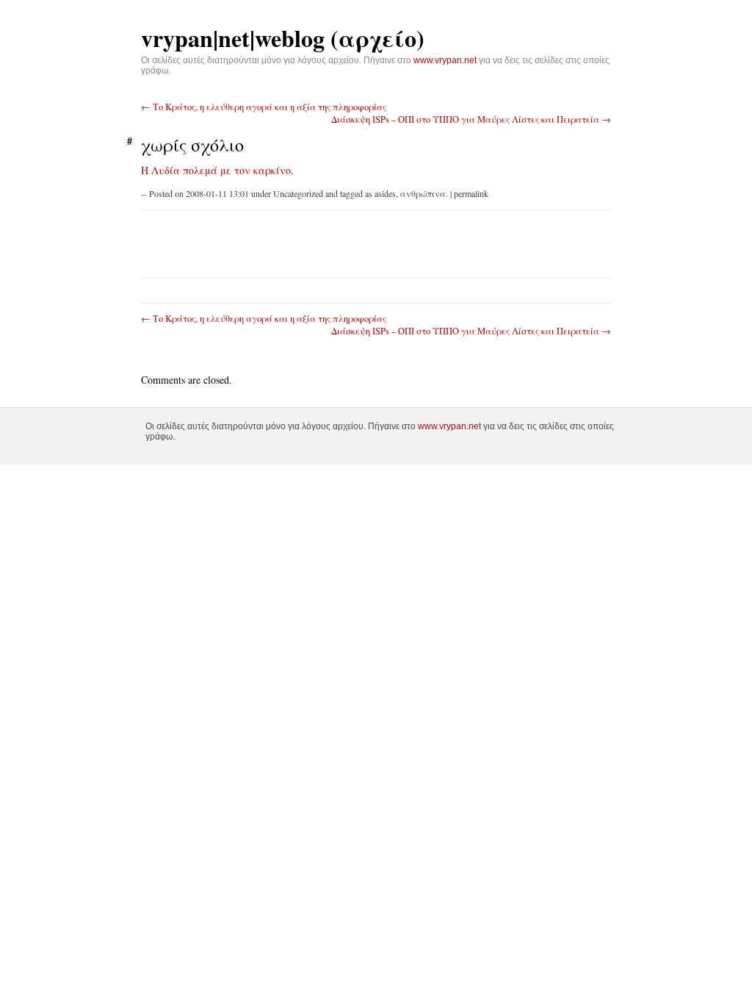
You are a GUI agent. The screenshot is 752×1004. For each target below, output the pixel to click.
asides (385, 193)
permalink (471, 193)
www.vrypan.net (445, 60)
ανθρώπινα (423, 193)
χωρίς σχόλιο (192, 145)
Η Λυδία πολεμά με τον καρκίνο (216, 170)
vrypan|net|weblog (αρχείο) (282, 38)
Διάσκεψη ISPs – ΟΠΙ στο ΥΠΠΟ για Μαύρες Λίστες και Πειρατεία (471, 119)
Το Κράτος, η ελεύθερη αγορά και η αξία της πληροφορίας (263, 107)
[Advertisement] (323, 242)
